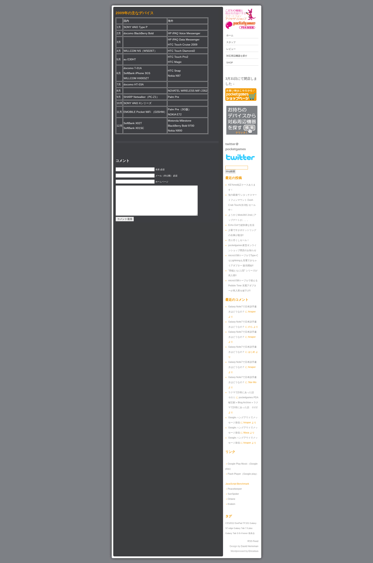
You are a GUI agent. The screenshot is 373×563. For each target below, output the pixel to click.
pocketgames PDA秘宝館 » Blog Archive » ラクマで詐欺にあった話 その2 (243, 402)
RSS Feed (253, 541)
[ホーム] (240, 29)
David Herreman (249, 546)
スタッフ (231, 42)
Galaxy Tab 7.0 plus (243, 528)
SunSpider (233, 494)
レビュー (231, 49)
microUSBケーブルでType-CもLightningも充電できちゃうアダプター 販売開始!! (243, 260)
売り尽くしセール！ (238, 240)
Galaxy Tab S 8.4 (233, 533)
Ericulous (253, 551)
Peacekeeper (235, 489)
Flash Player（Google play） (243, 474)
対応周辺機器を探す (236, 55)
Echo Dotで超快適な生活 (241, 225)
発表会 (251, 533)
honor (245, 533)
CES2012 (229, 523)
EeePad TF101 (242, 523)
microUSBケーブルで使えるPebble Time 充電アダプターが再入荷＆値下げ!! (243, 285)
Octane (231, 499)
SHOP (229, 62)
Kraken (231, 504)
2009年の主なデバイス (135, 13)
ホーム (229, 35)
